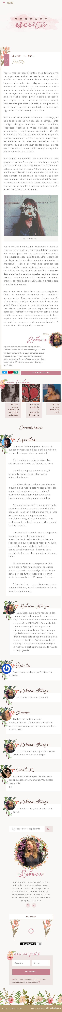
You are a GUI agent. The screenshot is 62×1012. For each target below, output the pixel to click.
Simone (22, 712)
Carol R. (25, 770)
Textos (18, 62)
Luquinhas (26, 439)
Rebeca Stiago (34, 606)
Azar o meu (23, 56)
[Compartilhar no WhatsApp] (15, 372)
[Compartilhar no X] (4, 372)
